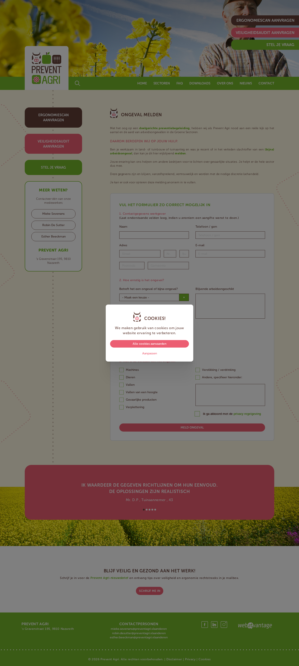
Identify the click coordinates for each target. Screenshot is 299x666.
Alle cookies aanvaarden (149, 344)
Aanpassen (149, 353)
